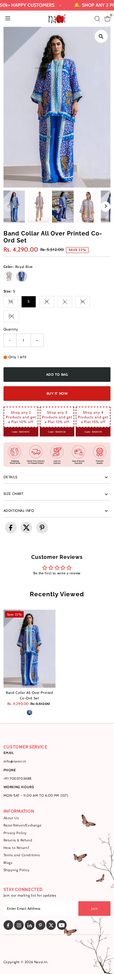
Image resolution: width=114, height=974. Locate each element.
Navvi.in (41, 962)
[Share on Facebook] (11, 527)
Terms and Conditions (22, 855)
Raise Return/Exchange (23, 825)
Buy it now (57, 393)
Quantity (11, 329)
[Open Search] (97, 18)
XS (13, 302)
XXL (13, 317)
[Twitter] (51, 925)
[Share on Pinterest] (42, 527)
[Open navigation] (8, 18)
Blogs (8, 863)
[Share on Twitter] (26, 527)
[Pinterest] (40, 925)
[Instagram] (19, 925)
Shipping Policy (17, 870)
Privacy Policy (15, 833)
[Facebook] (8, 925)
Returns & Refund (18, 840)
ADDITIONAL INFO (19, 511)
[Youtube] (62, 925)
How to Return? (17, 848)
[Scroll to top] (102, 958)
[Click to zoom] (101, 36)
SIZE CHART (13, 494)
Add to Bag (57, 374)
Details (11, 477)
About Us (11, 818)
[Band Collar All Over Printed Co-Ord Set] (30, 649)
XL (85, 302)
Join (94, 909)
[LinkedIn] (29, 925)
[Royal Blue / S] (29, 712)
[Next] (105, 207)
